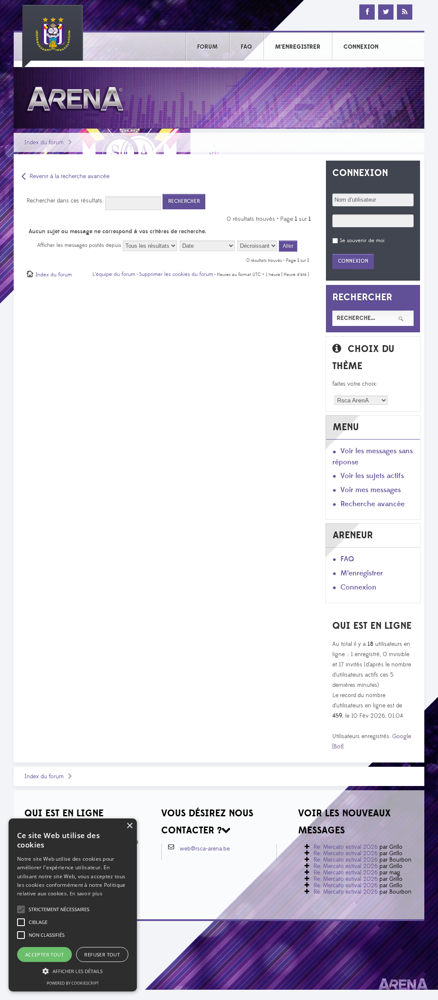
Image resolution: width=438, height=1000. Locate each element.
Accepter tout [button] (44, 954)
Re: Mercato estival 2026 (346, 847)
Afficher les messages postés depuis (80, 245)
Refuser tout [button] (102, 954)
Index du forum (44, 143)
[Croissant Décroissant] (267, 245)
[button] (59, 909)
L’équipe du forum (113, 274)
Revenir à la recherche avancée (70, 176)
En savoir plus (86, 893)
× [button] (129, 826)
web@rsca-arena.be (205, 849)
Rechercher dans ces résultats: (66, 201)
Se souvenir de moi (362, 240)
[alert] (73, 904)
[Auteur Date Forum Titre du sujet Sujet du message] (208, 245)
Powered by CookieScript (73, 983)
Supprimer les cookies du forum (176, 274)
